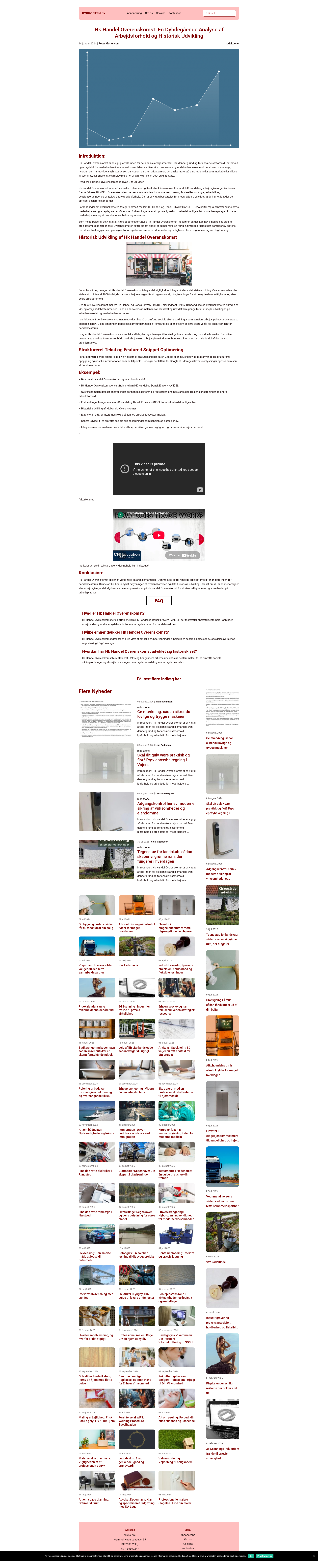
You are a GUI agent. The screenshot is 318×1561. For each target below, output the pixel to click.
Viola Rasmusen (164, 701)
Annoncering (134, 13)
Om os (149, 13)
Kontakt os (175, 13)
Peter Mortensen (109, 43)
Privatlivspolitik (264, 1556)
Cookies (160, 13)
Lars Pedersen (163, 745)
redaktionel (232, 43)
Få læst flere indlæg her (159, 679)
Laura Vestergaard (165, 793)
